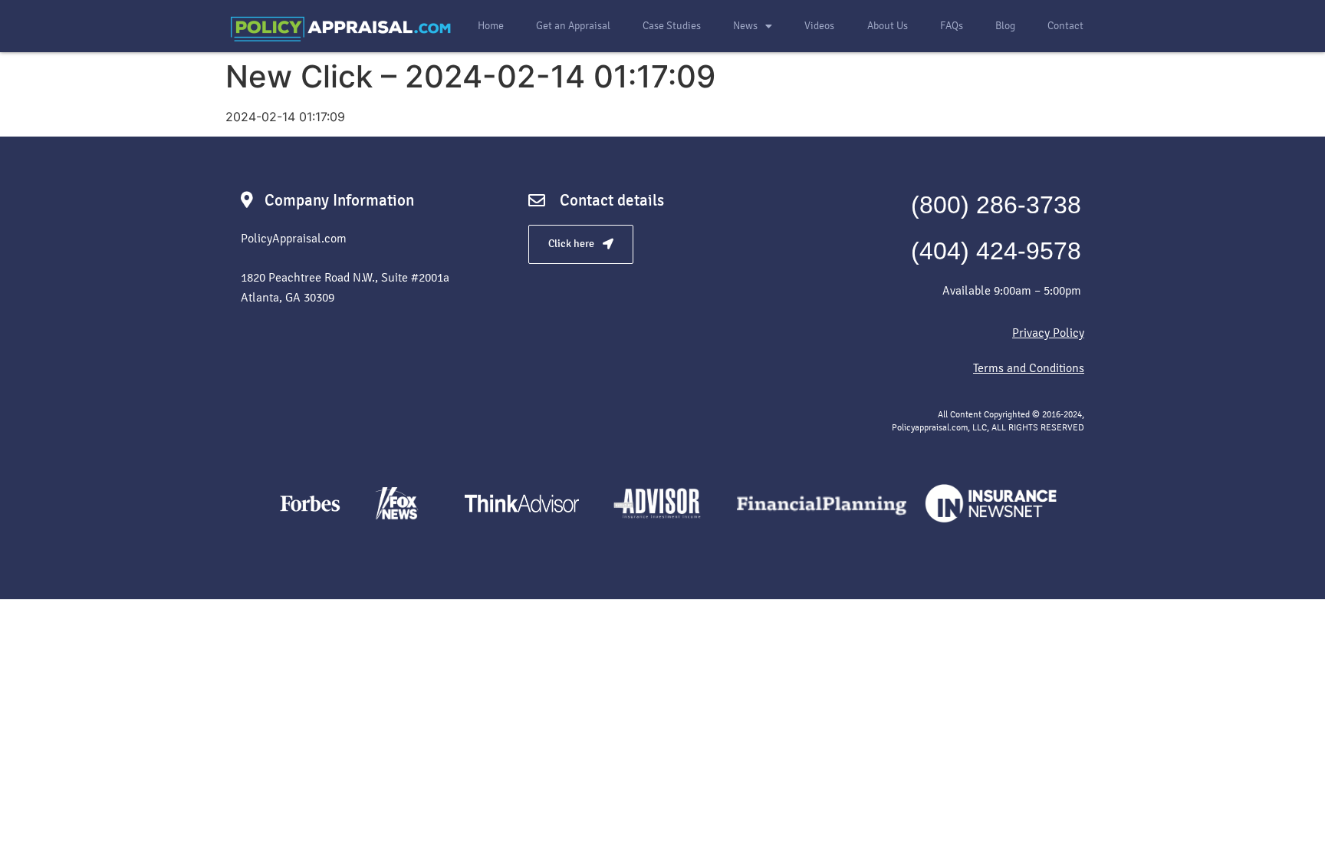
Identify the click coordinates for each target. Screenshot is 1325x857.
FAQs (951, 25)
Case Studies (672, 25)
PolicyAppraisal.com (294, 238)
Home (491, 25)
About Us (887, 25)
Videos (819, 25)
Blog (1005, 25)
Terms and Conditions (1028, 368)
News (745, 25)
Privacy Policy (1048, 332)
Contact (1065, 25)
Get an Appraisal (573, 25)
